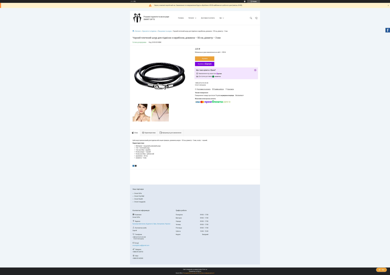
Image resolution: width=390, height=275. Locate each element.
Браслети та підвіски (149, 31)
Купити (204, 59)
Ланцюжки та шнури (164, 31)
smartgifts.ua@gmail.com (141, 245)
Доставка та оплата (208, 18)
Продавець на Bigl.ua (195, 271)
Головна (181, 18)
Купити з (201, 64)
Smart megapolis (139, 202)
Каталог (191, 18)
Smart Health (138, 199)
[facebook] (133, 166)
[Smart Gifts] (137, 18)
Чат (383, 270)
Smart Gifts (138, 193)
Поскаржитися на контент (190, 273)
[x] (135, 166)
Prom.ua (204, 269)
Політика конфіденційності (206, 273)
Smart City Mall (139, 196)
